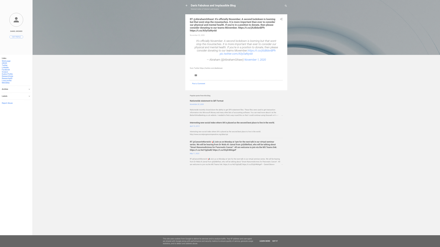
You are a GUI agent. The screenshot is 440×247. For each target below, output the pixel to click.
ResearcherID (7, 78)
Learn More (265, 241)
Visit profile (16, 37)
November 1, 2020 (255, 59)
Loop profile (6, 80)
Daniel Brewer (16, 31)
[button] (281, 19)
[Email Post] (195, 76)
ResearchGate (7, 76)
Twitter (4, 65)
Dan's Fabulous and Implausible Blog (213, 5)
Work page (6, 61)
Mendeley (6, 83)
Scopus (5, 72)
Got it (275, 241)
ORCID (4, 63)
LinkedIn (5, 67)
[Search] (286, 6)
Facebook (6, 70)
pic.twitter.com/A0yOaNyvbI (236, 53)
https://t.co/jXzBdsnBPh (262, 50)
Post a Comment (198, 84)
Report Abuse (7, 103)
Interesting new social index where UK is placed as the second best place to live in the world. (232, 122)
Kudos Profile (7, 74)
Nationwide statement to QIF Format (206, 101)
